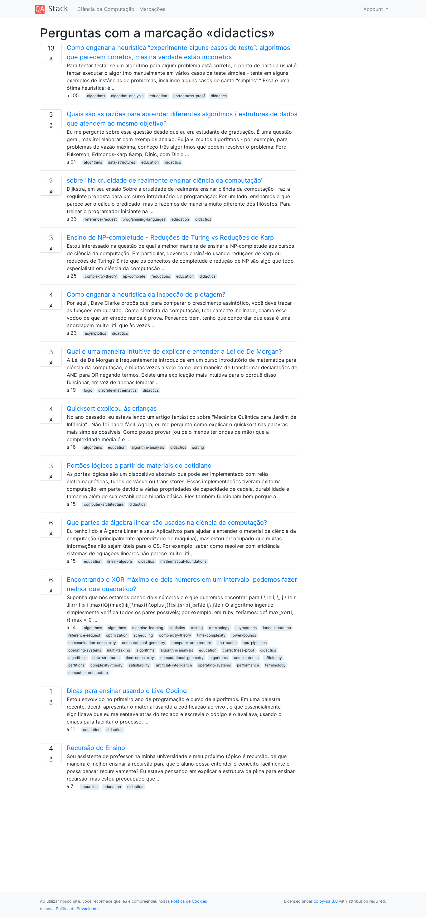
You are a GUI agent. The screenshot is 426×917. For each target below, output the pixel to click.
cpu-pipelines (255, 642)
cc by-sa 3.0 (326, 901)
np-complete (134, 276)
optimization (117, 635)
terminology (219, 627)
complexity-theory (101, 276)
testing (197, 627)
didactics (219, 95)
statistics (177, 627)
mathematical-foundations (183, 561)
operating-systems (84, 650)
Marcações (152, 9)
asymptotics (95, 333)
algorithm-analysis (127, 95)
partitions (76, 665)
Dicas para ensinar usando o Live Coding (127, 691)
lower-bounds (244, 635)
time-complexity (211, 635)
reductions (161, 276)
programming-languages (144, 219)
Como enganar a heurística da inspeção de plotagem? (146, 294)
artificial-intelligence (174, 665)
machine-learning (147, 627)
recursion (89, 786)
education (158, 95)
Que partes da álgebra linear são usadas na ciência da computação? (167, 522)
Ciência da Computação (105, 9)
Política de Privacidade (77, 908)
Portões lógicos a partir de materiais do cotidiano (139, 465)
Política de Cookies (189, 901)
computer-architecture (103, 504)
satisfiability (139, 665)
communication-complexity (92, 642)
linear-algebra (119, 561)
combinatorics (246, 657)
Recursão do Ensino (96, 748)
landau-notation (277, 627)
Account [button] (374, 9)
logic (88, 390)
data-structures (121, 162)
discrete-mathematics (117, 390)
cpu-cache (227, 642)
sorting (198, 447)
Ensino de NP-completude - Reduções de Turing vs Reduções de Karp (170, 237)
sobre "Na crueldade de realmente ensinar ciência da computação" (165, 180)
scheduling (143, 635)
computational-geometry (143, 642)
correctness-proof (189, 95)
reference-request (101, 219)
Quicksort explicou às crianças (112, 408)
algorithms (96, 95)
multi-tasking (118, 650)
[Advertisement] (168, 833)
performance (248, 665)
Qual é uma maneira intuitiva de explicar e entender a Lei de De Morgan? (174, 351)
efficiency (273, 657)
